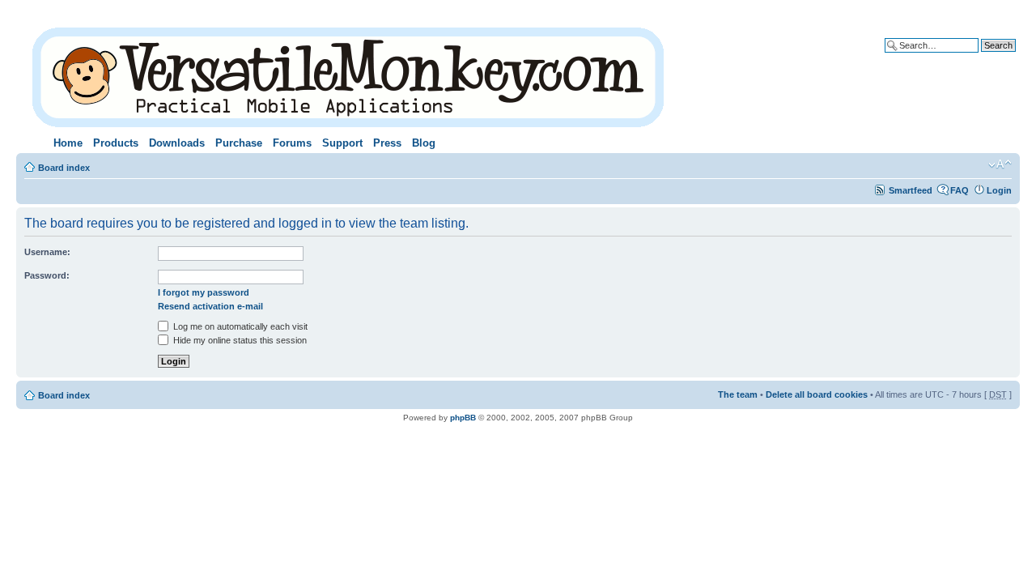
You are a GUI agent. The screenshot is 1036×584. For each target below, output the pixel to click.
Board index (64, 168)
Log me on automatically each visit (239, 326)
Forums (292, 143)
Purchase (238, 143)
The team (738, 394)
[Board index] (349, 74)
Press (387, 143)
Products (115, 143)
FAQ (959, 190)
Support (342, 143)
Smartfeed (910, 190)
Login (999, 190)
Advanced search (979, 57)
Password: (47, 275)
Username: (47, 252)
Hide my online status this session (239, 340)
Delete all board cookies (817, 394)
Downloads (177, 143)
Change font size (1000, 164)
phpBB (463, 417)
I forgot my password (203, 292)
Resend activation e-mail (210, 306)
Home (68, 143)
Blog (423, 143)
